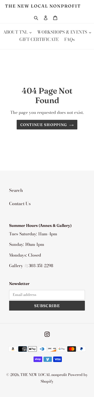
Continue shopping (43, 124)
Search (16, 190)
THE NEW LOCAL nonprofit (43, 6)
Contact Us (20, 203)
